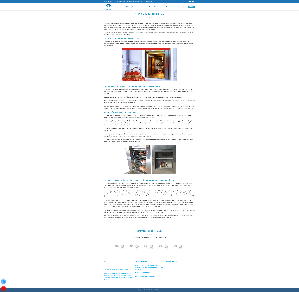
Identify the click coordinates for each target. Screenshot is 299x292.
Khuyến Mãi (157, 7)
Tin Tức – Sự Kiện (169, 7)
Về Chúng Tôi (130, 7)
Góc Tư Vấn (181, 7)
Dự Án (149, 7)
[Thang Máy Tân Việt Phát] (109, 6)
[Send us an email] (193, 1)
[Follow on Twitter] (192, 1)
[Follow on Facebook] (189, 1)
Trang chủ (120, 7)
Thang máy (140, 7)
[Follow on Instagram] (190, 1)
